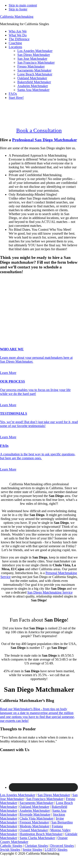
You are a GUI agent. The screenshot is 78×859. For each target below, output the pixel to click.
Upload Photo (9, 327)
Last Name (9, 300)
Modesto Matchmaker (34, 826)
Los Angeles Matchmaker (17, 795)
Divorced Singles (62, 846)
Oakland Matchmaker (34, 807)
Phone (5, 310)
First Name (9, 296)
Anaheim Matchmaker (34, 810)
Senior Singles (32, 849)
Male (8, 288)
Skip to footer (18, 9)
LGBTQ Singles (56, 849)
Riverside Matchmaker (35, 814)
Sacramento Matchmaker (37, 803)
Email (5, 305)
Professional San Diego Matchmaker (44, 140)
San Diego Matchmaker (53, 795)
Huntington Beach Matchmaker (41, 834)
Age (4, 292)
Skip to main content (23, 5)
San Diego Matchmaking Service (50, 592)
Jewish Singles (10, 849)
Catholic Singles (11, 846)
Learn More (8, 373)
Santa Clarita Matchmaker (37, 838)
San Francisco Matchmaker (44, 799)
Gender (6, 280)
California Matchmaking (16, 16)
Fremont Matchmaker (34, 822)
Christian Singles (36, 846)
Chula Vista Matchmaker (37, 818)
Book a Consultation (39, 130)
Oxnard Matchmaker (34, 830)
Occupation (9, 318)
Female (21, 288)
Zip (3, 323)
